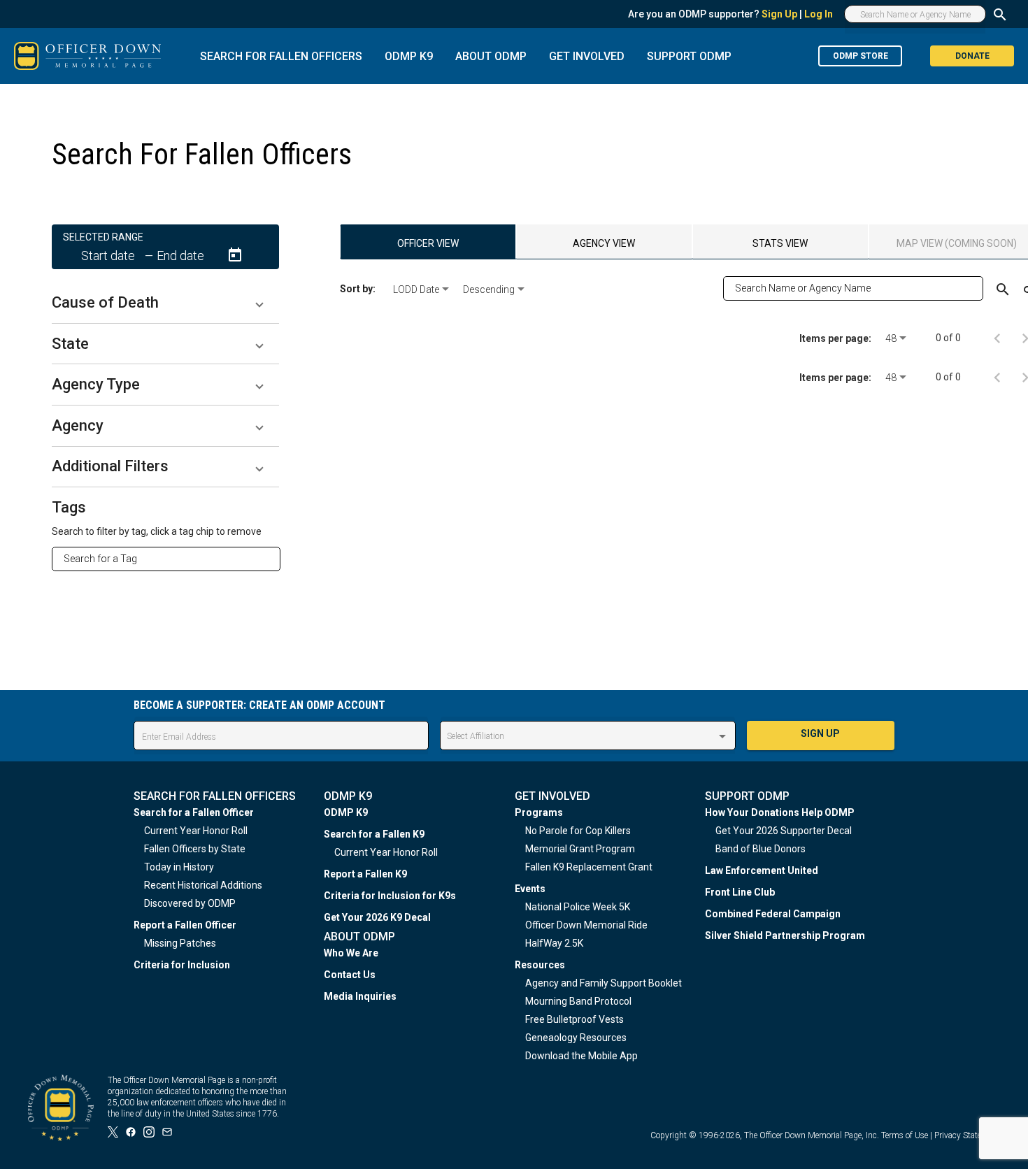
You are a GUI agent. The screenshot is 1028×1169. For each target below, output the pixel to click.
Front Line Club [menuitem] (740, 892)
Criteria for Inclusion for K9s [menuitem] (390, 895)
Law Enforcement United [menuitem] (761, 870)
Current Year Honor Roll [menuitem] (196, 830)
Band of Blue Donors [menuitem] (760, 848)
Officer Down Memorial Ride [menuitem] (586, 925)
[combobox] (172, 558)
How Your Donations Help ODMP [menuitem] (780, 812)
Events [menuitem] (530, 888)
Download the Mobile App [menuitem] (581, 1055)
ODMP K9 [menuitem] (346, 812)
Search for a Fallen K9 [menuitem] (374, 834)
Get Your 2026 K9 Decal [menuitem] (377, 917)
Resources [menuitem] (540, 964)
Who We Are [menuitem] (351, 953)
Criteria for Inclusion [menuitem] (182, 964)
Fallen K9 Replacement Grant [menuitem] (588, 867)
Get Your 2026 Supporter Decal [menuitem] (783, 830)
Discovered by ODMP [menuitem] (190, 903)
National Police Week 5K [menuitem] (577, 906)
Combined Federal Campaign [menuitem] (773, 913)
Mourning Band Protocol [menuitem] (578, 1001)
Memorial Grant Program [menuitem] (580, 848)
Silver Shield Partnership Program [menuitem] (785, 935)
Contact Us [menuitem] (350, 974)
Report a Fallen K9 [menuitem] (365, 874)
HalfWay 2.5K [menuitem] (554, 943)
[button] (165, 303)
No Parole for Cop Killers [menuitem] (578, 830)
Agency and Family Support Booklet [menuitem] (603, 983)
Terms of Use (904, 1135)
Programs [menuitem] (539, 812)
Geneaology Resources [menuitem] (576, 1037)
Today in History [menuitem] (179, 867)
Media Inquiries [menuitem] (360, 996)
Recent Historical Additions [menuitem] (203, 885)
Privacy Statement (967, 1135)
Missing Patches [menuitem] (180, 943)
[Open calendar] (235, 255)
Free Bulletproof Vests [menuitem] (574, 1019)
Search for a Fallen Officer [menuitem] (194, 812)
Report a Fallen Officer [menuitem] (185, 925)
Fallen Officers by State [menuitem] (194, 848)
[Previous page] (997, 338)
